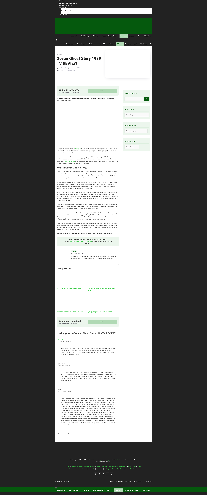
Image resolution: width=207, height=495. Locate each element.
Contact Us (62, 7)
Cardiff (86, 467)
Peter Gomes (62, 340)
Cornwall (92, 467)
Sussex (122, 469)
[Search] (146, 99)
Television (123, 36)
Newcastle (115, 469)
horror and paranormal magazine (103, 459)
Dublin (98, 467)
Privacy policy (149, 481)
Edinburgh (104, 467)
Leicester (71, 469)
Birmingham (74, 467)
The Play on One (70, 161)
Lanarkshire (67, 70)
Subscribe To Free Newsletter (68, 3)
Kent (134, 467)
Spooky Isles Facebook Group (81, 241)
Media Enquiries (119, 481)
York (131, 469)
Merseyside (99, 469)
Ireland (130, 467)
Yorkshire (136, 469)
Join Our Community (65, 5)
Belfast (68, 467)
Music (139, 36)
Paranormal (73, 36)
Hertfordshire (123, 467)
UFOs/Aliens (147, 36)
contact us (141, 481)
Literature (132, 36)
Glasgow (60, 70)
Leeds (139, 467)
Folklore (95, 36)
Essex (109, 467)
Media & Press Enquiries (68, 11)
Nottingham (107, 469)
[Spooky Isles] (61, 36)
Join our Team (63, 14)
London (84, 469)
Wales (127, 469)
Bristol (81, 467)
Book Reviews (128, 481)
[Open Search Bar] (57, 40)
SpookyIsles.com (119, 459)
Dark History (85, 36)
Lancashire (78, 469)
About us (112, 481)
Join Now (102, 91)
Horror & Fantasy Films (109, 36)
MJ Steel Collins (63, 68)
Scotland (72, 70)
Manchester (91, 469)
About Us (62, 1)
